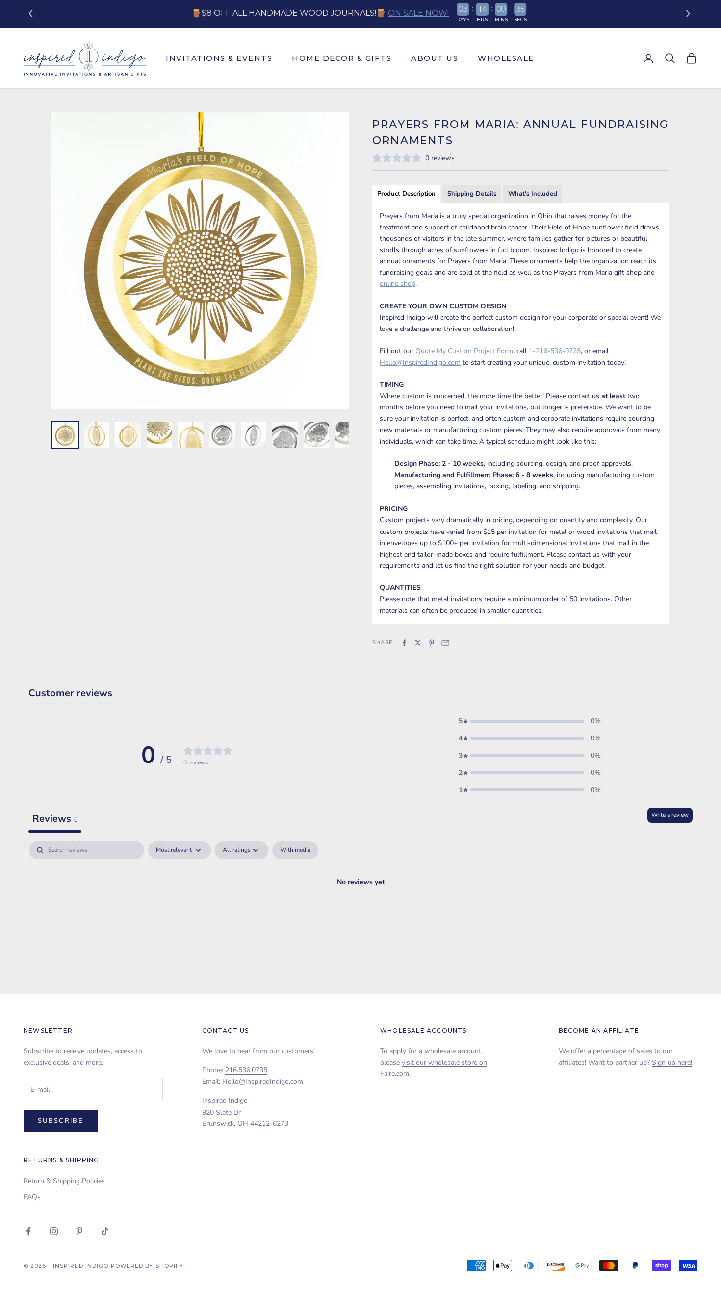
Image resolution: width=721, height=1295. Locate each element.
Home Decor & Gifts (341, 58)
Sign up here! (672, 1062)
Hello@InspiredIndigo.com (262, 1081)
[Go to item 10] (347, 435)
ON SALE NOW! (418, 13)
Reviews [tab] (54, 818)
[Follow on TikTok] (105, 1231)
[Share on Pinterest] (432, 643)
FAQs (32, 1197)
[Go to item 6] (222, 435)
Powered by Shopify (147, 1265)
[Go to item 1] (65, 435)
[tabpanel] (360, 915)
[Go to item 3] (128, 435)
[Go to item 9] (316, 435)
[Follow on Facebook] (28, 1231)
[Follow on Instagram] (54, 1231)
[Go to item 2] (96, 435)
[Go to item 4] (159, 435)
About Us (434, 58)
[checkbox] (295, 850)
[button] (689, 14)
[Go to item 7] (253, 435)
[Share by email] (445, 643)
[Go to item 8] (285, 435)
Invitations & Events (219, 58)
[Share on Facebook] (404, 643)
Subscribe (60, 1121)
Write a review (670, 815)
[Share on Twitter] (418, 643)
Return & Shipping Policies (64, 1181)
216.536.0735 (246, 1070)
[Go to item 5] (191, 435)
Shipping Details (471, 193)
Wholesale (506, 58)
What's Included (532, 193)
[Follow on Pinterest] (79, 1231)
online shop (397, 283)
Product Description (406, 193)
